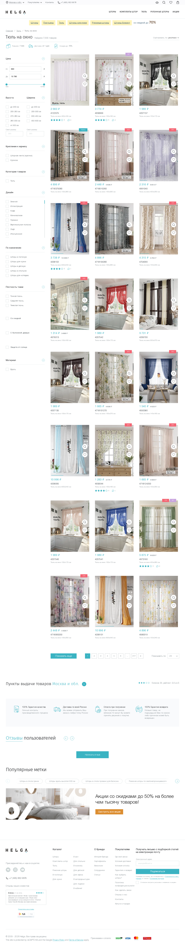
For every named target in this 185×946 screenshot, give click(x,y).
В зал (75, 857)
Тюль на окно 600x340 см (61, 265)
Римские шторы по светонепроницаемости (148, 781)
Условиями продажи (157, 878)
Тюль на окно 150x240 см (149, 638)
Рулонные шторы (159, 11)
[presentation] (177, 781)
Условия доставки (123, 861)
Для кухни (57, 879)
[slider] (6, 84)
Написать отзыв (92, 755)
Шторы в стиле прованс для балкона (102, 781)
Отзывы (14, 737)
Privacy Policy (58, 940)
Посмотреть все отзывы (26, 909)
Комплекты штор (129, 11)
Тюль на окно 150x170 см (149, 116)
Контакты (49, 2)
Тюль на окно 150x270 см (105, 414)
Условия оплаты (122, 866)
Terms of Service (76, 940)
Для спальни (79, 861)
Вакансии (98, 866)
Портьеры (48, 23)
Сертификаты (100, 861)
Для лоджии (78, 884)
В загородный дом (81, 879)
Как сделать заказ (123, 890)
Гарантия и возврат (123, 870)
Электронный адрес (144, 859)
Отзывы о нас (121, 895)
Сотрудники (99, 870)
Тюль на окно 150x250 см (149, 487)
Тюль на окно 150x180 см (105, 116)
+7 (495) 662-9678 (18, 878)
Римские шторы (60, 870)
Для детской (78, 870)
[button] (54, 80)
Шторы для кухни (78, 23)
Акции (176, 11)
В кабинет (77, 888)
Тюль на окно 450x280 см (149, 562)
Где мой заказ (121, 857)
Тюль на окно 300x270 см (149, 340)
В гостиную (57, 875)
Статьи (97, 875)
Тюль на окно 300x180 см (61, 116)
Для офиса (78, 875)
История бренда (101, 857)
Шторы (112, 11)
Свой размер (11, 130)
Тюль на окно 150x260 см (105, 192)
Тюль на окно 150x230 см (149, 265)
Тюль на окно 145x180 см (149, 414)
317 (134, 656)
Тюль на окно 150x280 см (61, 192)
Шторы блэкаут (122, 23)
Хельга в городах (122, 904)
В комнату (77, 866)
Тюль (144, 11)
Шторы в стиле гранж (29, 781)
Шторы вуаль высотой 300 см (62, 781)
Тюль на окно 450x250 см (149, 192)
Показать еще (63, 656)
